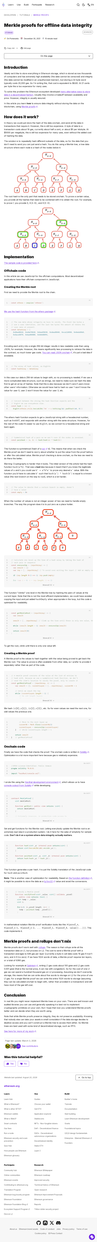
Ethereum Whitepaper (43, 1170)
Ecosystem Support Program (17, 1209)
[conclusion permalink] (3, 995)
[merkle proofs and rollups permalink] (3, 941)
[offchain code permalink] (3, 271)
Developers (10, 15)
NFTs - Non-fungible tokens (46, 1123)
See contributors (30, 1046)
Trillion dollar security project (46, 1209)
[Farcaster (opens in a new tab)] (45, 1223)
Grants (67, 1123)
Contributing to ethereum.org (16, 1185)
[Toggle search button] (78, 4)
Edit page (26, 48)
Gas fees (7, 1128)
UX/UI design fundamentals (76, 1133)
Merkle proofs (29, 106)
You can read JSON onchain (57, 352)
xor (44, 448)
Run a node (9, 1133)
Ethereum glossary (11, 1155)
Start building (70, 1114)
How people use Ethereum (15, 1151)
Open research (40, 1190)
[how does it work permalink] (3, 116)
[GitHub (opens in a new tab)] (38, 1223)
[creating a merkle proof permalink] (3, 653)
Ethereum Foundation (13, 1199)
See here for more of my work (20, 1031)
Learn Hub (8, 1099)
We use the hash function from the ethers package (29, 311)
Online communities (12, 1175)
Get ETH (37, 1109)
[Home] (3, 4)
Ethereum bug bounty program (17, 1195)
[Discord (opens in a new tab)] (58, 1223)
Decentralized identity (43, 1141)
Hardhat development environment (43, 782)
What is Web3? (10, 1119)
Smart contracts (10, 1123)
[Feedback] (92, 1237)
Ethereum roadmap (42, 1175)
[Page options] (17, 48)
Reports (37, 1204)
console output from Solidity (19, 785)
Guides (37, 1099)
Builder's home (71, 1099)
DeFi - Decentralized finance (46, 1128)
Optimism (32, 965)
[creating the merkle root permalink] (3, 287)
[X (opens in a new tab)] (52, 1223)
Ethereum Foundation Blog (16, 1204)
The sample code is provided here (21, 263)
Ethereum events (11, 1180)
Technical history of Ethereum (46, 1185)
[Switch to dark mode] (83, 4)
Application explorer (42, 1114)
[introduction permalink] (3, 67)
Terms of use (81, 1229)
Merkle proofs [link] (41, 15)
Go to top (86, 1077)
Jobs (58, 1229)
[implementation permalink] (3, 256)
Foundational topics (73, 1128)
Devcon (8, 1214)
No (25, 1063)
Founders (68, 1143)
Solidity (84, 752)
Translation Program (12, 1190)
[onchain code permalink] (3, 746)
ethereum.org (12, 1086)
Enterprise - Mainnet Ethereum (78, 1138)
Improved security (41, 1180)
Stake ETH (38, 1146)
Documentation (71, 1109)
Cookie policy (40, 1233)
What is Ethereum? (11, 1104)
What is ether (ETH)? (12, 1109)
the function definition (80, 878)
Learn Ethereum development (77, 1119)
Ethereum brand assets (28, 1229)
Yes (12, 1063)
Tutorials (24, 15)
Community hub (10, 1170)
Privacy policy (68, 1229)
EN (92, 4)
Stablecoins (39, 1119)
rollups (42, 947)
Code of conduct (47, 1229)
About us (13, 1229)
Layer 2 (37, 1151)
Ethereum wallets (11, 1114)
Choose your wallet (42, 1104)
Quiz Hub (8, 1146)
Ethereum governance (43, 1199)
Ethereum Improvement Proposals (48, 1195)
